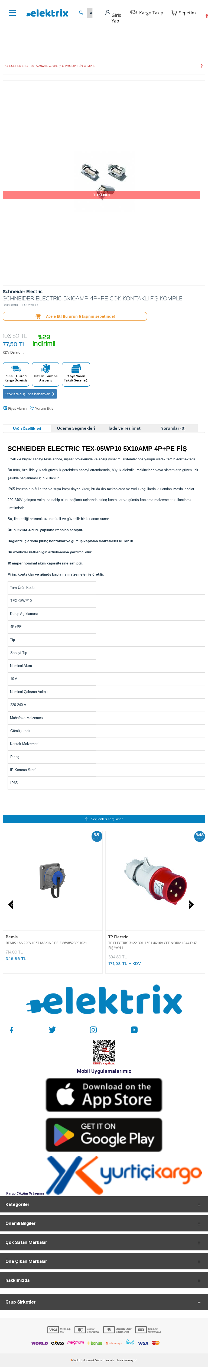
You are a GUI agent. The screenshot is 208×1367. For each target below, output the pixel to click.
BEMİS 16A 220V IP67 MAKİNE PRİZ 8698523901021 (46, 942)
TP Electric (118, 936)
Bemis (12, 936)
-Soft (75, 1360)
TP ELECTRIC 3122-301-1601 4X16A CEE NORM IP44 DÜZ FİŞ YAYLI (152, 945)
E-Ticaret (87, 1360)
